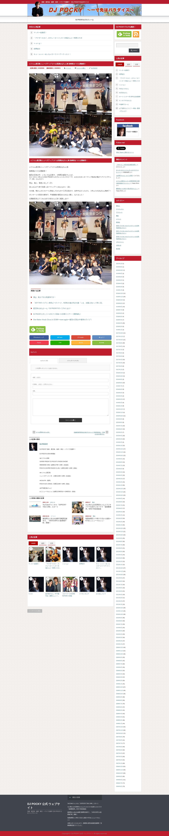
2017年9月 (119, 343)
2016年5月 (119, 392)
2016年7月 (119, 386)
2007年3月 (119, 756)
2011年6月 (119, 587)
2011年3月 (119, 597)
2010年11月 (119, 611)
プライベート (120, 242)
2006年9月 (119, 776)
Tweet (61, 337)
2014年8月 (119, 462)
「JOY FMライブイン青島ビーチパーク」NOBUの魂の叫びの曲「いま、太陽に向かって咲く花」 (68, 303)
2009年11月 (119, 650)
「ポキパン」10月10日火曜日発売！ (126, 164)
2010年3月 (119, 637)
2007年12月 (119, 727)
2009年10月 (119, 654)
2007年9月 (119, 736)
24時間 (33, 543)
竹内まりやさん (124, 89)
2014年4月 (119, 475)
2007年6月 (119, 746)
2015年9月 (119, 419)
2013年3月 (119, 518)
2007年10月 (119, 733)
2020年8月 (119, 267)
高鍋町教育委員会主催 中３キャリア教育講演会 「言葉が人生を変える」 (89, 433)
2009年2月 (119, 680)
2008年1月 (119, 723)
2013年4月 (119, 515)
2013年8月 (119, 501)
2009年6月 (119, 667)
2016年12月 (119, 373)
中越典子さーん (124, 104)
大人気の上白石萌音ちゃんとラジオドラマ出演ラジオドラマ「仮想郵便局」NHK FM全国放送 (98, 507)
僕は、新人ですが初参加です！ (44, 297)
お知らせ (52, 502)
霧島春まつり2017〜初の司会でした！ (127, 188)
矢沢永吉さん (123, 92)
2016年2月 (119, 402)
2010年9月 (119, 617)
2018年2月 (119, 326)
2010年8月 (119, 621)
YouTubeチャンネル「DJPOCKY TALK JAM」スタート (83, 803)
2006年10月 (119, 773)
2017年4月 (119, 359)
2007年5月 (119, 750)
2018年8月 (119, 306)
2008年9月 (119, 697)
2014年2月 (119, 482)
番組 (93, 502)
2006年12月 (119, 766)
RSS (81, 342)
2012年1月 (119, 564)
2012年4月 (119, 554)
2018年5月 (119, 316)
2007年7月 (119, 743)
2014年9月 (119, 459)
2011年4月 (119, 594)
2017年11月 (119, 336)
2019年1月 (119, 290)
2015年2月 (119, 442)
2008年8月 (119, 700)
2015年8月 (119, 422)
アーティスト (120, 209)
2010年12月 (119, 607)
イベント (68, 68)
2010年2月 (119, 641)
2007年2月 (119, 760)
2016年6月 (119, 389)
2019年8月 (119, 273)
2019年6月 (119, 276)
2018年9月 (119, 303)
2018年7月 (119, 310)
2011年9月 (119, 578)
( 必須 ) (37, 377)
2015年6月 (119, 429)
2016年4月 (119, 396)
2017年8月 (119, 346)
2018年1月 (119, 329)
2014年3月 (119, 478)
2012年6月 (119, 548)
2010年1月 (119, 644)
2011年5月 (119, 591)
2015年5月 (119, 432)
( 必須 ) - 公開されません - (43, 384)
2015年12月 (119, 409)
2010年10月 (119, 614)
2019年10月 (119, 270)
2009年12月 (119, 647)
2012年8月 (119, 541)
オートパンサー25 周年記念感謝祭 (129, 96)
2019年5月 (119, 280)
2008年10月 (119, 693)
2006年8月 (119, 779)
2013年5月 (119, 511)
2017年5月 (119, 356)
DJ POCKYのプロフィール (85, 20)
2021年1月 (119, 263)
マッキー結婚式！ (40, 32)
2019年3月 (119, 286)
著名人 (118, 205)
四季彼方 (37, 49)
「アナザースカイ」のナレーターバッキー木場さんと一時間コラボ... (52, 566)
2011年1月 (119, 604)
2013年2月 (119, 521)
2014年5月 (119, 472)
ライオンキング (84, 594)
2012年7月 (119, 544)
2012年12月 (119, 528)
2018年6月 (119, 313)
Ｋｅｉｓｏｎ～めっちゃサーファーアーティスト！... (103, 566)
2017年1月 (119, 369)
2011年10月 (119, 574)
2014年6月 (119, 468)
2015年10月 (119, 416)
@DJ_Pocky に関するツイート (125, 152)
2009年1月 (119, 684)
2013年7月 (119, 505)
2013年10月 (119, 495)
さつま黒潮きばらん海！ (43, 432)
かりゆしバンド (101, 594)
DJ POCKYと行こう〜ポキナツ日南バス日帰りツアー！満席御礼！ (57, 314)
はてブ (102, 337)
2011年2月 (119, 601)
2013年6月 (119, 508)
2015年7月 (119, 425)
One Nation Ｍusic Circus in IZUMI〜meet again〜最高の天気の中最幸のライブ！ (62, 319)
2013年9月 (119, 498)
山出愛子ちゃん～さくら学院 (124, 175)
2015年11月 (119, 412)
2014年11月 (119, 452)
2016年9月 (119, 379)
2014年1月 (119, 485)
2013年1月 (119, 525)
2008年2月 (119, 720)
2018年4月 (119, 319)
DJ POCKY (94, 68)
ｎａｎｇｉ (38, 43)
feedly (102, 342)
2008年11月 (119, 690)
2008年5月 (119, 710)
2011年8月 (119, 581)
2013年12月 (119, 488)
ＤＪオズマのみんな (125, 100)
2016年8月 (119, 382)
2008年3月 (119, 717)
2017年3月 (119, 362)
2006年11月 (119, 770)
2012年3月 (119, 558)
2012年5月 (119, 551)
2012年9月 (119, 538)
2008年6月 (119, 707)
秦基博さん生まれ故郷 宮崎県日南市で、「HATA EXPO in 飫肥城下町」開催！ (55, 521)
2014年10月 (119, 455)
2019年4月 (119, 283)
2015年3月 (119, 439)
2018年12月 (119, 293)
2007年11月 (119, 730)
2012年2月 (119, 561)
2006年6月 (119, 786)
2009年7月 (119, 664)
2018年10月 (119, 300)
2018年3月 (119, 323)
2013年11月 (119, 492)
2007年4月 (119, 753)
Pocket (39, 342)
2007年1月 (119, 763)
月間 (51, 543)
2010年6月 (119, 627)
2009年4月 (119, 674)
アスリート (119, 212)
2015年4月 (119, 435)
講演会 (118, 222)
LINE (60, 342)
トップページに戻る (34, 611)
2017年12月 (119, 333)
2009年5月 (119, 670)
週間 (42, 543)
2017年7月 (119, 349)
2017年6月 (119, 353)
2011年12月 (119, 568)
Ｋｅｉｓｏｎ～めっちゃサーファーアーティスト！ (52, 54)
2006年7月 (119, 783)
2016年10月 (119, 376)
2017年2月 (119, 366)
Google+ (81, 337)
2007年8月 (119, 740)
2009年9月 (119, 657)
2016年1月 (119, 406)
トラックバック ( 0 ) (73, 360)
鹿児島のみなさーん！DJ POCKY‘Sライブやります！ (52, 308)
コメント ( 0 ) (44, 360)
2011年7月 (119, 584)
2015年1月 (119, 445)
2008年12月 (119, 687)
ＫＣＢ (31, 594)
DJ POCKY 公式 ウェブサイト (43, 805)
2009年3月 (119, 677)
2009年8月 (119, 660)
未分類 (118, 248)
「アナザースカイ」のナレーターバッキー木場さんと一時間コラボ (58, 38)
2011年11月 (119, 571)
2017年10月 (119, 339)
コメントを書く (81, 68)
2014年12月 (119, 449)
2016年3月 (119, 399)
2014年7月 (119, 465)
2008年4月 (119, 713)
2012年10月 (119, 535)
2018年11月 (119, 296)
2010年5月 (119, 630)
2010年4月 (119, 634)
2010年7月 (119, 624)
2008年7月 (119, 703)
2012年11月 (119, 531)
